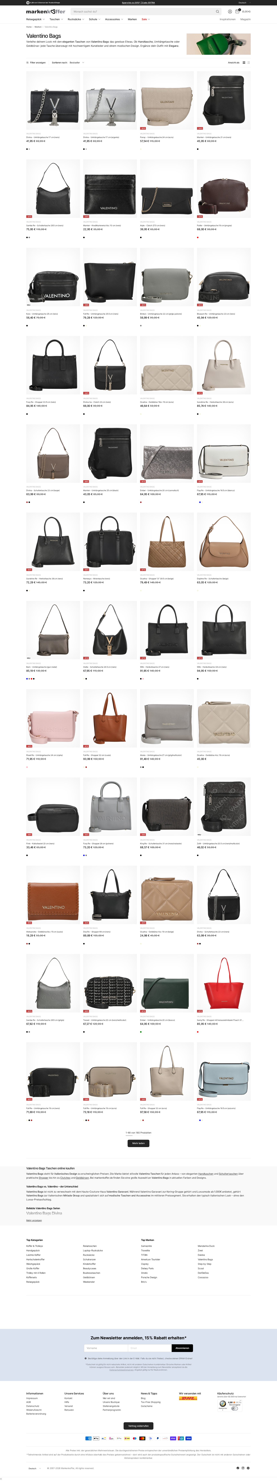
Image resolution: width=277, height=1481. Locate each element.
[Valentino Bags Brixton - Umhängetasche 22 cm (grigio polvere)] (167, 277)
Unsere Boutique (111, 1402)
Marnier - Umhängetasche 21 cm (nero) (214, 137)
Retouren (69, 1409)
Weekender (89, 1281)
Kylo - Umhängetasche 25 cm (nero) (42, 314)
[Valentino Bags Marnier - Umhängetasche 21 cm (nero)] (224, 100)
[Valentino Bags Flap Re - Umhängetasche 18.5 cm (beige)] (219, 503)
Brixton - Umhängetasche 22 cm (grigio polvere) (161, 314)
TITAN (144, 1255)
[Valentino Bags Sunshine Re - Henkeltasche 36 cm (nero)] (201, 415)
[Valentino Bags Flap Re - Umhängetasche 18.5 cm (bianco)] (224, 453)
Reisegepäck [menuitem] (34, 19)
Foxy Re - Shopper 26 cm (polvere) (98, 843)
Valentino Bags (33, 134)
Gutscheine (146, 1406)
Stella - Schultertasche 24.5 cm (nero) (99, 667)
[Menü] (240, 1401)
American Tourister (150, 1259)
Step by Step (204, 1263)
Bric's (144, 1281)
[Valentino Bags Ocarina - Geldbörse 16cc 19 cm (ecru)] (167, 365)
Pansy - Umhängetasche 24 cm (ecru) (156, 137)
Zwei (200, 1250)
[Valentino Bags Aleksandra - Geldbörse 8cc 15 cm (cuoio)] (53, 895)
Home (28, 27)
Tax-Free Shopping (151, 1402)
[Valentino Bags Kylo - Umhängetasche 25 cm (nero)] (53, 277)
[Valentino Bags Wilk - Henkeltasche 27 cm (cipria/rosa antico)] (153, 680)
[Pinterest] (248, 1468)
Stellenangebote (111, 1406)
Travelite (145, 1250)
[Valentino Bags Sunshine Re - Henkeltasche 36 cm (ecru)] (224, 365)
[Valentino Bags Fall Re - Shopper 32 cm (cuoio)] (110, 718)
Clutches (65, 1177)
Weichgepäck (33, 1263)
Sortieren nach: (59, 62)
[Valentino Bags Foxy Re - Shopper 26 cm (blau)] (87, 856)
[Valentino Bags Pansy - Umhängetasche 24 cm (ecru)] (167, 100)
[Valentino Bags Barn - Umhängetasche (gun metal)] (53, 630)
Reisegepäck (33, 1281)
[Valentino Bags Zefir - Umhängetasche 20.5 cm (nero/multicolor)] (224, 807)
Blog (143, 1398)
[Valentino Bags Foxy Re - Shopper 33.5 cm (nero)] (53, 365)
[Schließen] (1, 1479)
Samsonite (146, 1246)
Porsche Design (149, 1277)
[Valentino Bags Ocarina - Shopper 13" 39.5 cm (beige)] (167, 542)
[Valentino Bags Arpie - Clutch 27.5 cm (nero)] (167, 188)
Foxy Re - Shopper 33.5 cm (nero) (41, 402)
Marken (38, 27)
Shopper (43, 1177)
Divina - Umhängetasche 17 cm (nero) (42, 137)
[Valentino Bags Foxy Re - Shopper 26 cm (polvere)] (110, 807)
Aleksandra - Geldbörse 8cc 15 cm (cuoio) (44, 932)
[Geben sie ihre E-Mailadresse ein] (182, 1348)
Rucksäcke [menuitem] (74, 19)
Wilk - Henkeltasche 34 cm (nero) (212, 667)
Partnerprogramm (112, 1409)
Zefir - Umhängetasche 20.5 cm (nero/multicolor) (218, 843)
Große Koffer (32, 1268)
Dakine (201, 1255)
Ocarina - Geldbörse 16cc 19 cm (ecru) (157, 402)
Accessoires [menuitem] (112, 19)
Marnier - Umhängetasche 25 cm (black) (100, 490)
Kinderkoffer (89, 1263)
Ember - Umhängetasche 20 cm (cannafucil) (159, 490)
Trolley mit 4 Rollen (36, 1272)
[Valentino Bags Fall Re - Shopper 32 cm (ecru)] (87, 768)
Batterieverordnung (36, 1413)
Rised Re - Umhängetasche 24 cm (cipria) (44, 755)
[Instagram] (243, 1468)
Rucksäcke (88, 1255)
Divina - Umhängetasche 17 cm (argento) (101, 137)
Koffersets (31, 1277)
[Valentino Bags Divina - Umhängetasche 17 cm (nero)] (53, 100)
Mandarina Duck (206, 1246)
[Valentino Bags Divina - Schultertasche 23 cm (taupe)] (53, 453)
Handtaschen (205, 1173)
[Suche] (218, 11)
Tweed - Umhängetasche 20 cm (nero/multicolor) (104, 1020)
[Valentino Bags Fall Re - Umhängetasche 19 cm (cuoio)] (48, 1121)
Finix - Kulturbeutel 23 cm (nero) (40, 843)
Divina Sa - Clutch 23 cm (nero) (97, 402)
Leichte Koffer (33, 1255)
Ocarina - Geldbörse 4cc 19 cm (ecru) (213, 755)
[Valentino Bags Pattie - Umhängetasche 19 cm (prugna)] (224, 188)
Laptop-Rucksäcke (93, 1250)
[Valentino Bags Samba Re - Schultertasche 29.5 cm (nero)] (53, 188)
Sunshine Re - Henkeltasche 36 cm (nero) (44, 578)
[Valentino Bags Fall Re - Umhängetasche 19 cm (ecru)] (30, 1121)
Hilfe (66, 1402)
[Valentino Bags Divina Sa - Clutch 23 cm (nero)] (110, 365)
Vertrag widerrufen (138, 1425)
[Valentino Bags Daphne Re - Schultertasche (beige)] (224, 542)
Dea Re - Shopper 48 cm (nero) (96, 932)
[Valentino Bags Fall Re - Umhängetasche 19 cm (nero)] (53, 1071)
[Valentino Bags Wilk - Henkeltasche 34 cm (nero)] (224, 630)
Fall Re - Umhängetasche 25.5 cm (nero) (100, 314)
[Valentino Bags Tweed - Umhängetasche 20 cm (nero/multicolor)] (110, 983)
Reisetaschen (90, 1246)
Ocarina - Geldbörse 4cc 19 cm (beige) (157, 932)
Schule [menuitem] (93, 19)
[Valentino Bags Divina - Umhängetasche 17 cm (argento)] (39, 150)
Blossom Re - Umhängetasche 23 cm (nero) (216, 314)
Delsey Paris (147, 1268)
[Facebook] (237, 1468)
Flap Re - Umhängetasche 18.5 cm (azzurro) (216, 1108)
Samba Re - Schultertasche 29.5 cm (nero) (44, 225)
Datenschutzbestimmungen (121, 1370)
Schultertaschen (228, 1173)
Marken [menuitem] (132, 19)
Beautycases (89, 1268)
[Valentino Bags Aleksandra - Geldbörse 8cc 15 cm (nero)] (39, 944)
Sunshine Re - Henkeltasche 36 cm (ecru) (215, 402)
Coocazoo (203, 1277)
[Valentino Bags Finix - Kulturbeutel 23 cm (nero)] (53, 807)
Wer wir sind (109, 1398)
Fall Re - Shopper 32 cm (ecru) (153, 1108)
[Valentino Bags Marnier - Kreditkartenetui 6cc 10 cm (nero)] (110, 188)
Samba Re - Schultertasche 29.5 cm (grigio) (45, 1020)
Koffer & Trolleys (34, 1246)
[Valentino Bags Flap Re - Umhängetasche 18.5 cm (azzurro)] (210, 503)
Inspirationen (228, 19)
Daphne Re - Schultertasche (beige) (212, 578)
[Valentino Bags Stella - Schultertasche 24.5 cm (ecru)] (87, 680)
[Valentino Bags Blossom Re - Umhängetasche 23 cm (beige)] (210, 327)
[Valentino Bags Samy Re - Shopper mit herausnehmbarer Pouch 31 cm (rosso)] (224, 983)
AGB (28, 1402)
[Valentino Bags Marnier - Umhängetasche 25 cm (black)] (110, 453)
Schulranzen (89, 1259)
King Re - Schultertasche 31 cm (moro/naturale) (161, 843)
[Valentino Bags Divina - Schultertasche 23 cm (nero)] (39, 503)
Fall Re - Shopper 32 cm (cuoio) (97, 755)
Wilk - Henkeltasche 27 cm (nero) (154, 667)
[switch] (234, 1408)
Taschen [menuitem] (55, 19)
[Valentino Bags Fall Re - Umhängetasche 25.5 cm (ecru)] (96, 327)
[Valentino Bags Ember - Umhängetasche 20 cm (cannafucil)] (167, 453)
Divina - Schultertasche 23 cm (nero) (213, 932)
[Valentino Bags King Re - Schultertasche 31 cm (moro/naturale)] (167, 807)
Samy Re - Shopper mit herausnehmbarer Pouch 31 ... (220, 1020)
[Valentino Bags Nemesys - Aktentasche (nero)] (110, 542)
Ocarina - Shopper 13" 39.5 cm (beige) (157, 578)
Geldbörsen (82, 1177)
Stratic (144, 1272)
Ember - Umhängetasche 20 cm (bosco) (157, 1020)
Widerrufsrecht (34, 1409)
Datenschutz (32, 1406)
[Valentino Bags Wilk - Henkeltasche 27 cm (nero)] (167, 630)
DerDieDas (203, 1272)
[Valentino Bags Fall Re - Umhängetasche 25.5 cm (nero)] (110, 277)
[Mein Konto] (230, 11)
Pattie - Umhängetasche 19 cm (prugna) (214, 225)
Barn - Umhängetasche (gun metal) (41, 667)
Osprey (145, 1263)
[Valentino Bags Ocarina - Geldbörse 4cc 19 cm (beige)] (210, 768)
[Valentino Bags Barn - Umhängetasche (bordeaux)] (48, 680)
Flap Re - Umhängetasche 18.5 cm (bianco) (216, 490)
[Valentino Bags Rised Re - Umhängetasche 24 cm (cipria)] (53, 718)
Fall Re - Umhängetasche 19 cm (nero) (43, 1108)
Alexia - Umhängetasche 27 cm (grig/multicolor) (161, 755)
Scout (201, 1268)
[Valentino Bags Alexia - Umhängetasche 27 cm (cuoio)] (153, 768)
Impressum (32, 1398)
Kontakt (68, 1398)
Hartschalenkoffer (35, 1259)
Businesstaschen (91, 1272)
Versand (68, 1406)
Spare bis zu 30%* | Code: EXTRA (138, 2)
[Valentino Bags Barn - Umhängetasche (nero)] (58, 680)
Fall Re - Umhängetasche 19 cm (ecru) (100, 1108)
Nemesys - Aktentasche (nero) (96, 578)
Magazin (245, 19)
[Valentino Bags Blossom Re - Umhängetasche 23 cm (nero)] (224, 277)
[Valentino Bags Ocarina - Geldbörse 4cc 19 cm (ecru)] (224, 718)
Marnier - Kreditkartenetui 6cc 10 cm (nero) (102, 225)
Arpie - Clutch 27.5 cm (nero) (152, 225)
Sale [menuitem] (144, 19)
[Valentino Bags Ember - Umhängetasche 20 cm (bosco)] (167, 983)
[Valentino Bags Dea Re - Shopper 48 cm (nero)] (110, 895)
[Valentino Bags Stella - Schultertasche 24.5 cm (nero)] (110, 630)
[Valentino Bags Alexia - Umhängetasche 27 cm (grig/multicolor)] (167, 718)
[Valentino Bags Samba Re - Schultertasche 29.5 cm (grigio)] (39, 238)
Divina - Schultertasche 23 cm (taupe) (43, 490)
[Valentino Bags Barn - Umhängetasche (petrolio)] (30, 680)
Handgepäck (33, 1250)
